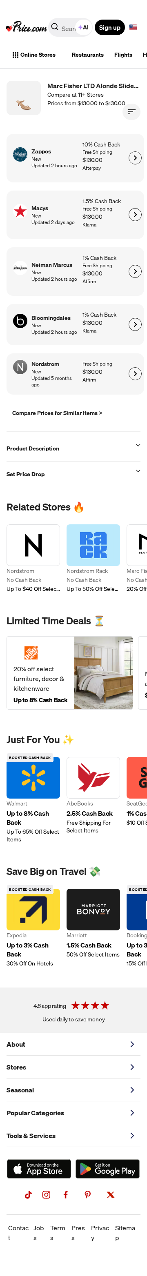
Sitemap (125, 1233)
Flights (123, 54)
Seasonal (20, 1090)
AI (86, 27)
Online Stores (38, 54)
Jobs (38, 1233)
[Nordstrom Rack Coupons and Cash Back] (93, 558)
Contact (18, 1233)
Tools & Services (31, 1135)
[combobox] (71, 27)
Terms (57, 1233)
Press (78, 1233)
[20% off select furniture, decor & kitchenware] (70, 673)
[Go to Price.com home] (26, 27)
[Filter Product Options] (131, 112)
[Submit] (55, 29)
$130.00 (92, 160)
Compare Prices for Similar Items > (57, 412)
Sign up (109, 27)
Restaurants (88, 54)
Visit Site (135, 157)
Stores (16, 1067)
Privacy (100, 1233)
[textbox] (133, 27)
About (16, 1044)
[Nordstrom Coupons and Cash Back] (33, 558)
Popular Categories (35, 1112)
